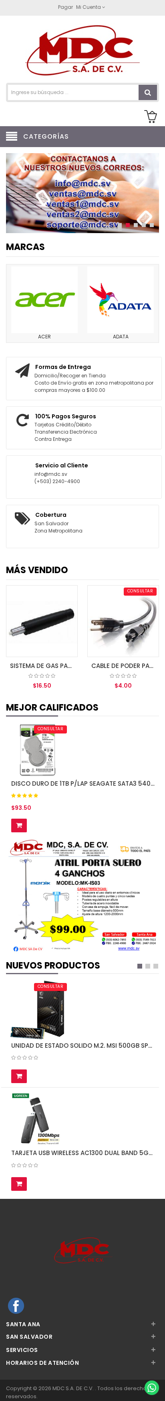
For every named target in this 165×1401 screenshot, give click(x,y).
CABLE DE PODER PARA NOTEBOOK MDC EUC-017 (125, 666)
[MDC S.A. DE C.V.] (82, 50)
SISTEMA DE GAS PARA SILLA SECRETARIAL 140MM (44, 666)
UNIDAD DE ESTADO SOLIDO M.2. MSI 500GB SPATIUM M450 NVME (83, 1045)
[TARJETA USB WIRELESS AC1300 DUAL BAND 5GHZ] (37, 1119)
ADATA (121, 336)
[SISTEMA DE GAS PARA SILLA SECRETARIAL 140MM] (41, 621)
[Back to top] (151, 1370)
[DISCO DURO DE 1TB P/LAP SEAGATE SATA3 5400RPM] (37, 750)
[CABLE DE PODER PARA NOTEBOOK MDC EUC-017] (123, 621)
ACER (44, 336)
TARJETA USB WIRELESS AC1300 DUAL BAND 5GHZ (83, 1153)
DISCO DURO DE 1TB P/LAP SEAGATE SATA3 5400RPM (83, 783)
